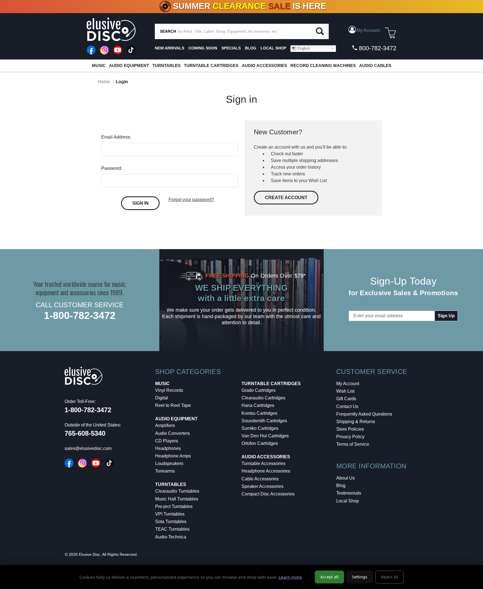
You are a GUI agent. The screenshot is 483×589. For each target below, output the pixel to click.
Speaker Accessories (262, 486)
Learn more (290, 577)
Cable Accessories (260, 478)
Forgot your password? (191, 199)
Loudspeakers (169, 463)
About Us (345, 478)
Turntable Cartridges (211, 65)
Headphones (168, 448)
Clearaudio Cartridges (263, 397)
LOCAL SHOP (273, 48)
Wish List (345, 391)
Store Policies (350, 429)
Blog (340, 485)
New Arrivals (169, 48)
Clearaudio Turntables (177, 491)
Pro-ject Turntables (174, 506)
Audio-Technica (170, 537)
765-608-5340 (85, 433)
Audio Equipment (129, 65)
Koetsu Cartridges (259, 413)
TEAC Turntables (172, 529)
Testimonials (348, 493)
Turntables (166, 65)
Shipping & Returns (355, 421)
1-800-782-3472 (79, 315)
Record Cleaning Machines (323, 65)
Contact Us (347, 406)
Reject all (389, 577)
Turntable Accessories (263, 463)
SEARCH (168, 31)
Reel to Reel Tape (173, 405)
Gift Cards (346, 398)
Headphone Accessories (266, 471)
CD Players (166, 440)
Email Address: (116, 137)
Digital (161, 397)
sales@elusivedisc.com (88, 448)
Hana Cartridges (258, 405)
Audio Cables (375, 65)
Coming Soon (202, 48)
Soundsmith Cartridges (264, 420)
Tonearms (165, 471)
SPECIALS (231, 48)
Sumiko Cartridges (260, 428)
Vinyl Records (169, 390)
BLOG (250, 48)
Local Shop (347, 501)
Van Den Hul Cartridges (265, 435)
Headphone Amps (173, 456)
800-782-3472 (376, 48)
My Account (347, 383)
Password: (111, 168)
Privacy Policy (350, 436)
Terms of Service (352, 444)
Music (99, 65)
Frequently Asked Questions (364, 414)
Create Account (286, 197)
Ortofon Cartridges (260, 443)
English (303, 48)
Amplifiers (165, 425)
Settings (359, 577)
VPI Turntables (169, 514)
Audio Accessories (264, 65)
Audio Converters (172, 433)
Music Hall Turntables (176, 499)
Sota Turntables (170, 521)
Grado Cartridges (259, 390)
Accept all (329, 577)
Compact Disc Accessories (268, 494)
